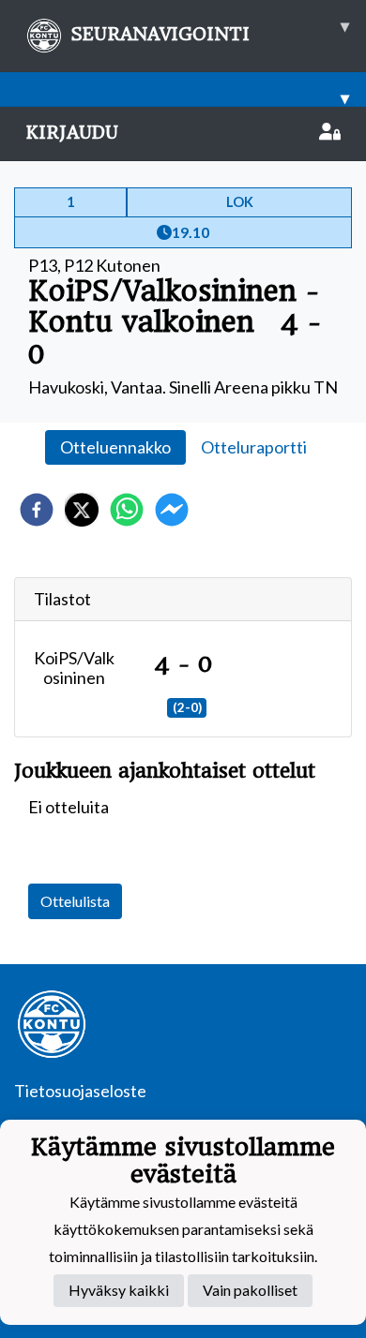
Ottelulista (75, 901)
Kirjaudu (71, 132)
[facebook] (36, 510)
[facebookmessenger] (172, 510)
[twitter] (82, 510)
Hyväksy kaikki (119, 1290)
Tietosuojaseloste (80, 1090)
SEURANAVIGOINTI (209, 30)
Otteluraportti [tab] (254, 447)
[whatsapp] (127, 510)
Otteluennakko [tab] (115, 447)
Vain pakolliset (250, 1290)
